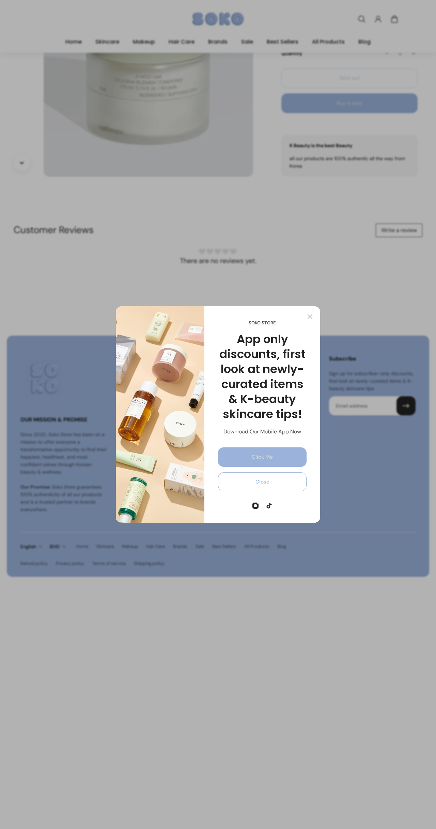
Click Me (262, 457)
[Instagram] (255, 505)
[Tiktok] (269, 505)
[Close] (310, 316)
